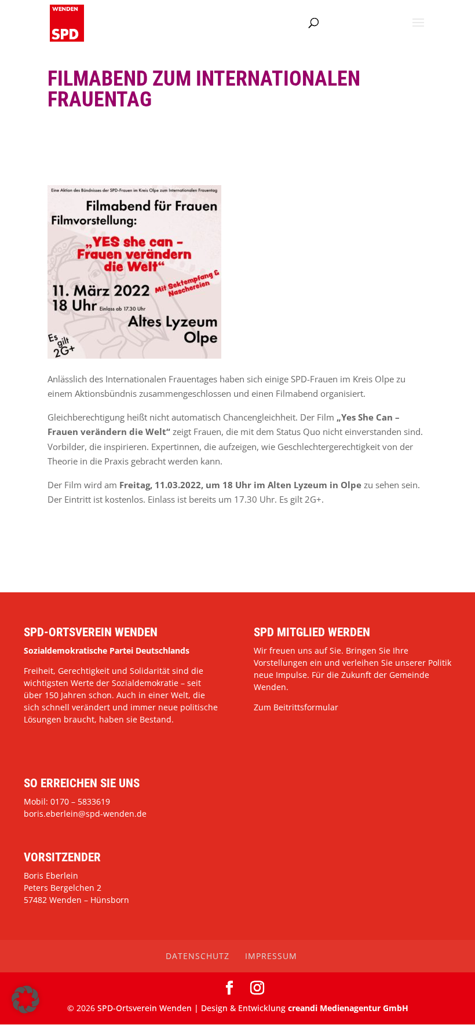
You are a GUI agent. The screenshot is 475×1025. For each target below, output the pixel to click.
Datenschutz (197, 955)
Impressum (271, 955)
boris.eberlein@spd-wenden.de (85, 813)
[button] (25, 999)
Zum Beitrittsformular (296, 707)
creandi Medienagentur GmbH (348, 1007)
